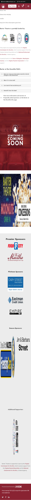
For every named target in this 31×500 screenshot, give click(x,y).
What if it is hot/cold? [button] (9, 80)
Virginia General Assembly (12, 468)
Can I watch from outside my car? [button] (12, 85)
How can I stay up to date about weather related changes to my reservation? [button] (16, 74)
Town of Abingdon (17, 58)
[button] (15, 98)
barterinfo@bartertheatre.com (9, 1)
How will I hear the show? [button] (10, 90)
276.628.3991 (22, 1)
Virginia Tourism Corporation (16, 60)
